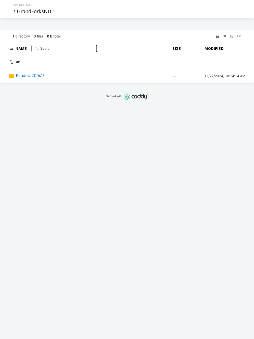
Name (22, 48)
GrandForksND (34, 11)
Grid (237, 36)
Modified (214, 48)
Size (176, 48)
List (223, 36)
